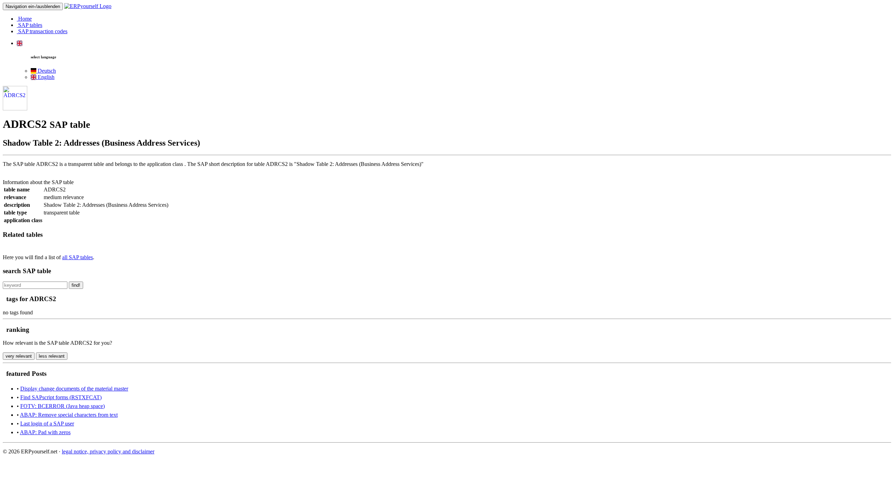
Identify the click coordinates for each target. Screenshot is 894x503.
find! (76, 285)
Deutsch (46, 71)
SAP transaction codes (42, 31)
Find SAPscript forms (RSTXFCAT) (61, 397)
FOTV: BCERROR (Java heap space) (62, 406)
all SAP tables (77, 257)
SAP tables (29, 25)
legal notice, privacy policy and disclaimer (108, 451)
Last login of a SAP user (47, 424)
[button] (19, 43)
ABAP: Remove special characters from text (69, 415)
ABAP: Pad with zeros (45, 432)
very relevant (19, 356)
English (45, 77)
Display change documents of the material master (74, 389)
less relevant (52, 356)
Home (24, 19)
